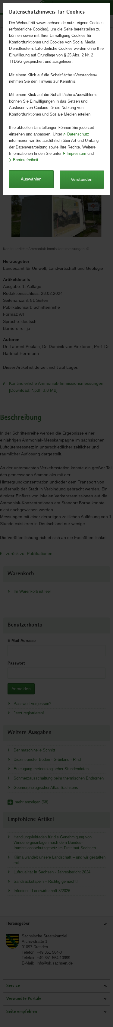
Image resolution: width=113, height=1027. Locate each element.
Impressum (76, 153)
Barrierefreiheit (25, 160)
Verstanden (82, 179)
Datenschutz (78, 134)
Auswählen (31, 179)
